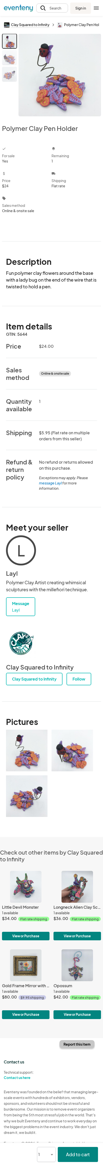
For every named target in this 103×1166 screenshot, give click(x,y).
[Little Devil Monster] (26, 905)
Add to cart (78, 1154)
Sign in (80, 8)
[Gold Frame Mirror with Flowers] (26, 984)
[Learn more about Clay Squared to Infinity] (21, 643)
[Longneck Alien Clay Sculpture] (77, 905)
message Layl (50, 483)
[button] (52, 8)
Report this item (77, 1044)
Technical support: (19, 1075)
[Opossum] (77, 984)
